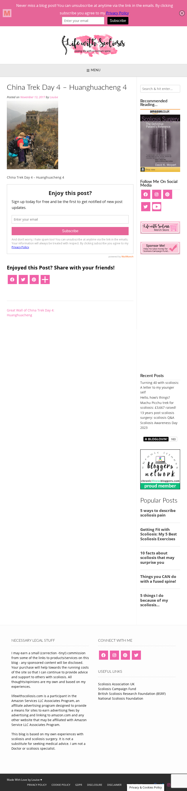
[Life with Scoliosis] (93, 45)
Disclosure (94, 784)
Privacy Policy (37, 784)
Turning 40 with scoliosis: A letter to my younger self (159, 387)
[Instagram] (156, 196)
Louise (54, 97)
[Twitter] (23, 281)
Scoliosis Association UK (116, 684)
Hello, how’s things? (155, 397)
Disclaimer (114, 784)
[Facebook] (12, 281)
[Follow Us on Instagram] (169, 785)
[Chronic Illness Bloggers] (160, 488)
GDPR (78, 784)
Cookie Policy (61, 784)
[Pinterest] (34, 281)
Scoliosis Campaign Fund (117, 689)
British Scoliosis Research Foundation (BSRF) (132, 693)
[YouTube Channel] (156, 208)
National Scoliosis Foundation (120, 698)
